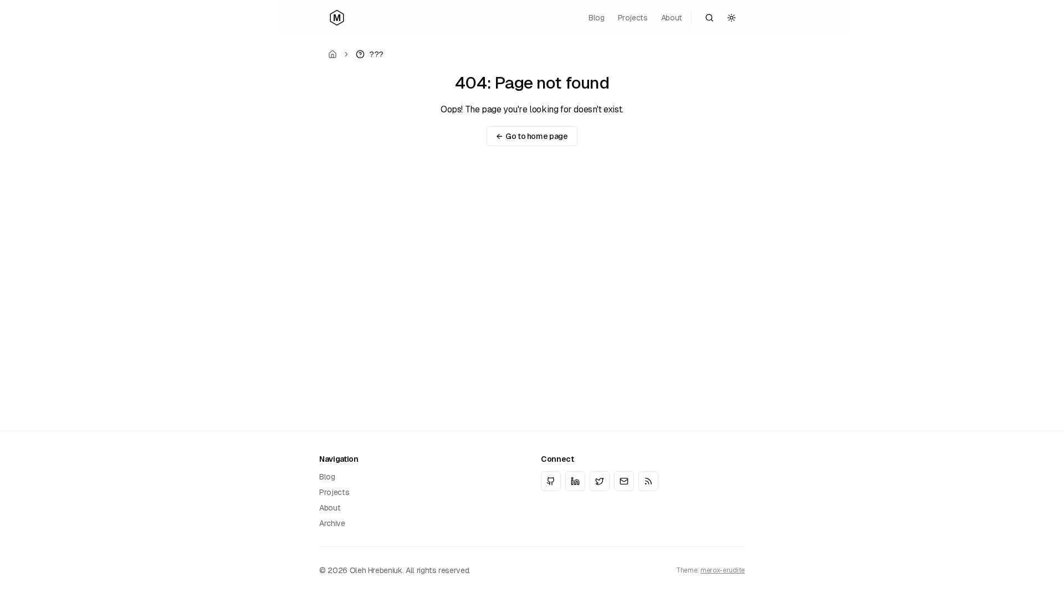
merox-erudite (722, 570)
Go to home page (531, 136)
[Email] (624, 481)
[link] (369, 54)
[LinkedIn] (575, 481)
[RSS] (648, 481)
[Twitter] (600, 481)
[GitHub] (551, 481)
